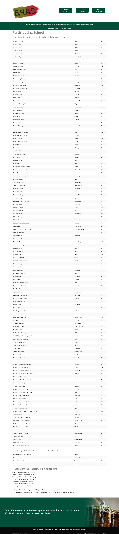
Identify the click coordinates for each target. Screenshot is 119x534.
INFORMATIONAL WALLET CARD (83, 24)
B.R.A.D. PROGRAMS (49, 24)
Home (34, 529)
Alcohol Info (48, 529)
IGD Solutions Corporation (101, 533)
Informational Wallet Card (79, 529)
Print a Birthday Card (98, 10)
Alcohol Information (65, 10)
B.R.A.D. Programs (82, 10)
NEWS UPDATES (66, 28)
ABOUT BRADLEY (53, 28)
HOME (28, 24)
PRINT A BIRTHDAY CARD (64, 24)
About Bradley (40, 529)
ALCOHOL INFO (36, 24)
